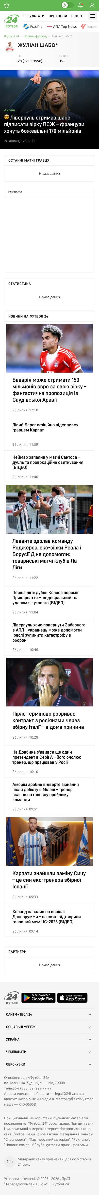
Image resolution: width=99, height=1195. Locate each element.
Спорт (77, 16)
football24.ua (24, 1134)
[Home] (11, 26)
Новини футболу (35, 36)
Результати (34, 16)
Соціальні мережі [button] (21, 1027)
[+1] (6, 5)
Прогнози (58, 16)
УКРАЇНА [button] (13, 1040)
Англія (9, 110)
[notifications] (80, 5)
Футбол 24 (11, 36)
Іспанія (92, 26)
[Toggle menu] (92, 16)
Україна (36, 26)
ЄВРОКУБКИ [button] (15, 1064)
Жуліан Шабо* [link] (62, 36)
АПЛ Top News (65, 26)
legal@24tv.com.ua (70, 1094)
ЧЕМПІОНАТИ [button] (16, 1052)
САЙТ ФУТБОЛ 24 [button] (19, 1015)
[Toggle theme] (67, 5)
